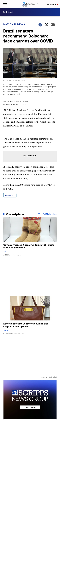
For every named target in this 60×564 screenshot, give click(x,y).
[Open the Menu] (4, 4)
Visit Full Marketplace (47, 214)
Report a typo (10, 195)
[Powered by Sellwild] (53, 377)
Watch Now (52, 4)
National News (14, 24)
